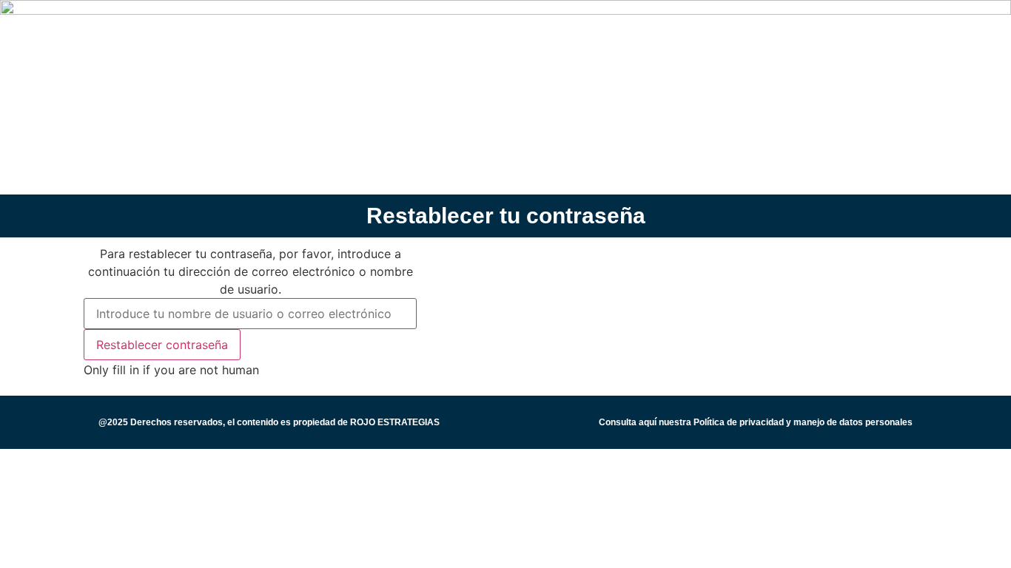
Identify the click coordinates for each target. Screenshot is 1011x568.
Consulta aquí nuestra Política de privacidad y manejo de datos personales (756, 422)
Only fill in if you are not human (171, 370)
